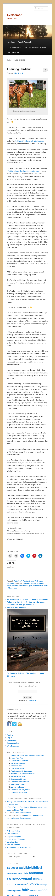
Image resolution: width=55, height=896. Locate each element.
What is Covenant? (14, 47)
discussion (20, 884)
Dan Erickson (12, 833)
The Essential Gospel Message (35, 47)
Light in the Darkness (18, 787)
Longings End (12, 842)
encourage (43, 885)
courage (12, 878)
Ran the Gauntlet (13, 844)
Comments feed (13, 743)
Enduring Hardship (19, 69)
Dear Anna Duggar (17, 768)
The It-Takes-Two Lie (18, 763)
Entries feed (11, 740)
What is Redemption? (25, 42)
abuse (11, 867)
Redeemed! (15, 15)
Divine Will (13, 804)
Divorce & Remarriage (19, 792)
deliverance (11, 885)
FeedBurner (32, 700)
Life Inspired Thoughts (16, 839)
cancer (20, 873)
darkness (37, 878)
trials (46, 585)
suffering (36, 585)
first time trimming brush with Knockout (29, 141)
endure (33, 583)
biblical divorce (12, 873)
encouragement (14, 890)
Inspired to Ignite (14, 836)
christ (25, 873)
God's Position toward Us (27, 581)
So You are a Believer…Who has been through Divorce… (25, 674)
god (44, 890)
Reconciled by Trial (18, 776)
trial (41, 585)
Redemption (11, 583)
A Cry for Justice (13, 831)
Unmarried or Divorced (19, 760)
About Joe (11, 42)
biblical (36, 867)
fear (32, 890)
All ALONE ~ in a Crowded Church (23, 774)
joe (8, 812)
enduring (40, 583)
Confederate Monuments (20, 781)
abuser (19, 867)
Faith (16, 581)
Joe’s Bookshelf (13, 52)
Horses (40, 581)
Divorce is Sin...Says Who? (20, 789)
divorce (32, 883)
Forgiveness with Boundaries (21, 771)
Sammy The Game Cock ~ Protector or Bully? (27, 755)
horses (25, 585)
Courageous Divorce (18, 779)
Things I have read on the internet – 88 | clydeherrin (27, 801)
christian (36, 872)
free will (37, 890)
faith (26, 890)
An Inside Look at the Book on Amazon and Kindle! (27, 599)
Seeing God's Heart (18, 784)
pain (30, 585)
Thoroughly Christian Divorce (18, 847)
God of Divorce (16, 766)
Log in (9, 737)
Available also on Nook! (16, 607)
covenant (24, 878)
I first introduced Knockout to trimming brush (23, 171)
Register (10, 735)
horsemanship (17, 585)
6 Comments (45, 70)
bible (27, 867)
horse (9, 585)
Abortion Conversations (21, 812)
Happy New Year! (17, 758)
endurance (26, 583)
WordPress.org (13, 746)
